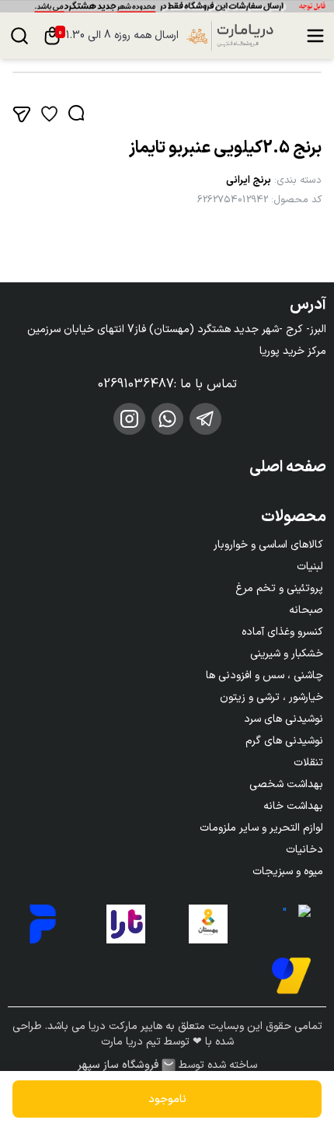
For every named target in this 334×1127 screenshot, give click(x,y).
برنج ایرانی (248, 180)
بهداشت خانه (293, 806)
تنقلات (308, 762)
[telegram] (205, 419)
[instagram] (129, 419)
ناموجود (167, 1099)
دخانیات (304, 850)
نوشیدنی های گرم (284, 741)
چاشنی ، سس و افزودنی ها (264, 675)
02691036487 (136, 384)
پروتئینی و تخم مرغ (279, 588)
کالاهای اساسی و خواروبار (268, 545)
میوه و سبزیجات (287, 871)
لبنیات (310, 566)
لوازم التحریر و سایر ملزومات (261, 828)
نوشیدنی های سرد (283, 719)
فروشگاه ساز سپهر (118, 1065)
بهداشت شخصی (286, 784)
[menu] (315, 36)
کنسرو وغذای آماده (282, 632)
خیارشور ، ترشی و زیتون (271, 697)
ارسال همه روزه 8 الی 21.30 (119, 36)
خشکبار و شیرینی (286, 654)
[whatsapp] (167, 419)
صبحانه (306, 610)
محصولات (293, 517)
